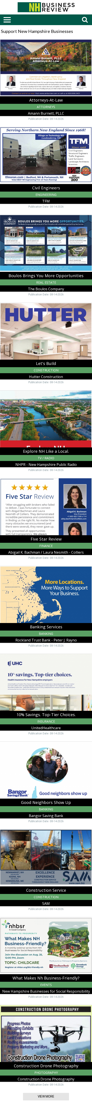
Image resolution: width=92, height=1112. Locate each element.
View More (46, 1096)
